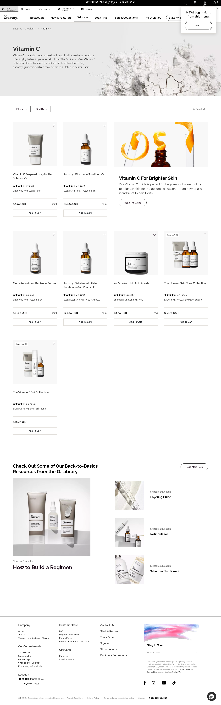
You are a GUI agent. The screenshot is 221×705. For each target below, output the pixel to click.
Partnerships (24, 659)
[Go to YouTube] (163, 682)
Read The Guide (132, 202)
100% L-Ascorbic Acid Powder (132, 283)
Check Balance (66, 659)
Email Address (153, 652)
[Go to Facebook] (145, 682)
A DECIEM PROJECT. (158, 698)
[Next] (141, 2)
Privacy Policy (185, 669)
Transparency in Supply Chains (33, 638)
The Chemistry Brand (69, 9)
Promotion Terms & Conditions (74, 641)
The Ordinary (11, 9)
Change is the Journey (29, 663)
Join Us (21, 634)
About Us (22, 631)
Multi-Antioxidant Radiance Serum (34, 283)
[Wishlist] (54, 124)
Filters (19, 109)
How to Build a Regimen (42, 567)
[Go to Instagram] (153, 682)
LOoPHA (47, 9)
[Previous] (79, 2)
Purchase (63, 656)
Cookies (141, 698)
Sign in (104, 643)
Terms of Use (152, 672)
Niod (28, 9)
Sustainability (24, 656)
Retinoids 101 (159, 534)
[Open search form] (185, 3)
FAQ (61, 631)
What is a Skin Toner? (164, 571)
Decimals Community (113, 655)
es (34, 683)
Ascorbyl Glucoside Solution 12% (83, 174)
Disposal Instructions (69, 634)
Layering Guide (160, 497)
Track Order (107, 637)
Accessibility (24, 652)
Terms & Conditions (75, 698)
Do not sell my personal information (119, 698)
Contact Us (176, 672)
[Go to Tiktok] (174, 682)
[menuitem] (9, 9)
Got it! (198, 25)
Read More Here (194, 467)
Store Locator (108, 649)
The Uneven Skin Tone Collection (185, 283)
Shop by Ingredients (24, 28)
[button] (61, 17)
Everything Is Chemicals (30, 666)
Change (41, 679)
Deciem (89, 9)
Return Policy (65, 638)
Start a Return (109, 631)
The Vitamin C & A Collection (31, 392)
